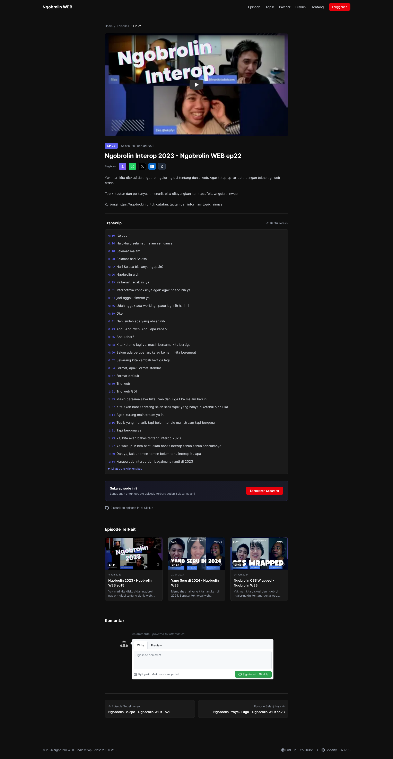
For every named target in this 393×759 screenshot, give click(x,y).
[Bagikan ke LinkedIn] (152, 166)
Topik (269, 7)
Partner (284, 7)
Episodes (123, 26)
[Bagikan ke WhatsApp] (132, 166)
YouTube (306, 750)
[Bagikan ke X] (142, 166)
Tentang (317, 7)
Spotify (331, 750)
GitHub (290, 750)
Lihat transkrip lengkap (126, 468)
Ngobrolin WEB (57, 7)
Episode (254, 7)
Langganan (339, 7)
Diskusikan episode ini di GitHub (132, 507)
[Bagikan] (122, 166)
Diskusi (300, 7)
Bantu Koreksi (279, 223)
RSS (347, 750)
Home (109, 26)
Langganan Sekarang (264, 490)
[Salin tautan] (162, 166)
